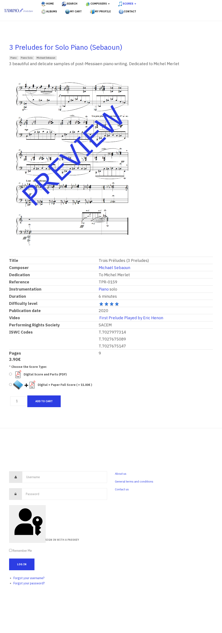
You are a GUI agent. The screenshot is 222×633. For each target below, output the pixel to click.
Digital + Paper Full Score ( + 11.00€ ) (65, 385)
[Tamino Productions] (18, 10)
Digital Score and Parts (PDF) (45, 374)
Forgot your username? (28, 578)
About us (120, 474)
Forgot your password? (29, 583)
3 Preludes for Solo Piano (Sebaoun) (65, 47)
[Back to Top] (208, 615)
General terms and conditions (134, 481)
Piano (13, 57)
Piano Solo (27, 57)
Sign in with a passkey (45, 539)
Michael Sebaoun (46, 57)
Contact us (122, 489)
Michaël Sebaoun (114, 267)
